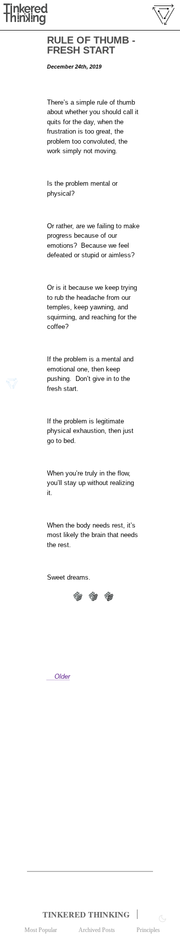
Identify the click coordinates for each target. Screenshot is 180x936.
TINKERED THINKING (86, 914)
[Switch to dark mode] (162, 918)
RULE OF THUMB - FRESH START (91, 45)
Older (62, 676)
